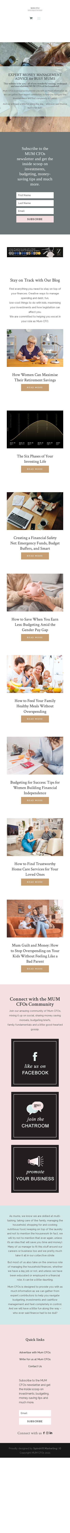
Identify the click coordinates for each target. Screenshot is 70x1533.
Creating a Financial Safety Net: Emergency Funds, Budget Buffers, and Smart (35, 543)
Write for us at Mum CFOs (35, 1359)
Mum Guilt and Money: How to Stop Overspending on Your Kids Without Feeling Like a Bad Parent (35, 953)
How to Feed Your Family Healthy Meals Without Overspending (35, 706)
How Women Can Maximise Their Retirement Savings (35, 377)
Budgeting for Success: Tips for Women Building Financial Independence (35, 788)
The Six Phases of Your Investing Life (35, 458)
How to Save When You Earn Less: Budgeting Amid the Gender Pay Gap (35, 625)
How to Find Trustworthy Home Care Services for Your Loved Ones (35, 869)
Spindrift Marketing (45, 1448)
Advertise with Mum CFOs (35, 1352)
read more (35, 387)
